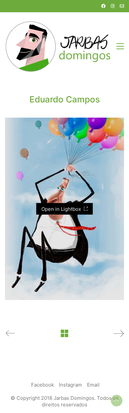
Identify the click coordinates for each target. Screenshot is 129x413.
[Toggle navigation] (120, 46)
